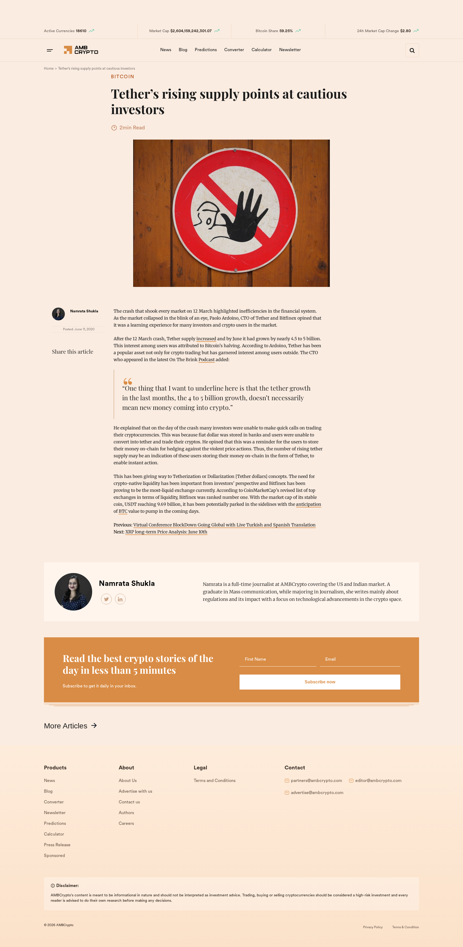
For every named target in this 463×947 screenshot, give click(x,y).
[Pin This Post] (81, 365)
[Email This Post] (92, 365)
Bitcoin (123, 77)
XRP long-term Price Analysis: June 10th (166, 531)
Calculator (262, 50)
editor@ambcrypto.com (378, 781)
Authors (126, 813)
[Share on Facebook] (57, 365)
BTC (123, 511)
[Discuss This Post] (57, 377)
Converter (234, 50)
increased (206, 338)
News (165, 50)
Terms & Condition (405, 927)
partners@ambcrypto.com (316, 781)
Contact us (129, 802)
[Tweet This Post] (69, 365)
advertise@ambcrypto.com (317, 793)
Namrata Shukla (84, 311)
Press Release (57, 845)
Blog (183, 50)
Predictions (206, 50)
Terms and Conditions (215, 781)
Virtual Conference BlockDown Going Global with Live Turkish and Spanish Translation (224, 524)
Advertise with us (135, 791)
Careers (126, 824)
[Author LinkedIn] (120, 599)
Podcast (207, 359)
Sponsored (54, 856)
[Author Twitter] (106, 599)
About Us (128, 781)
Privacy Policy (373, 927)
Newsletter (290, 50)
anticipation (308, 504)
